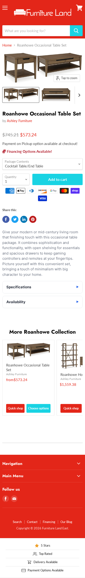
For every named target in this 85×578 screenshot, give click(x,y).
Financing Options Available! (29, 151)
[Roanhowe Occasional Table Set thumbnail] (21, 94)
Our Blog (66, 522)
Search (17, 522)
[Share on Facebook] (5, 219)
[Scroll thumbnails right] (78, 95)
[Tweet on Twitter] (14, 219)
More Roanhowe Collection (42, 332)
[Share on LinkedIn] (23, 219)
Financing (49, 522)
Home (7, 45)
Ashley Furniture (19, 121)
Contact (32, 522)
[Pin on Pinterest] (32, 219)
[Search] (76, 30)
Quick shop (15, 408)
